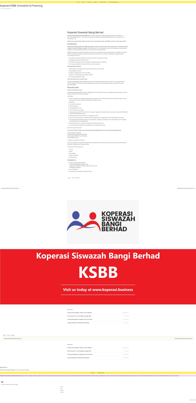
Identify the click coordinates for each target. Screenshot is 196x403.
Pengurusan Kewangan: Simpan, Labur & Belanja (79, 312)
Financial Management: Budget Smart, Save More (79, 319)
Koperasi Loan (9, 8)
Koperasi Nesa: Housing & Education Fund (186, 188)
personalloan (77, 177)
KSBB (73, 177)
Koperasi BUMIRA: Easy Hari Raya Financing (10, 188)
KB (2, 382)
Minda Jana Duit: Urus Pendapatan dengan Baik (79, 316)
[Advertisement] (98, 20)
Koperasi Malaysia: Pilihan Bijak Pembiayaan (78, 322)
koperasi (4, 8)
